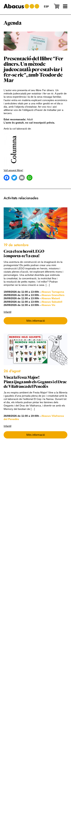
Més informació (35, 320)
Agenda (12, 23)
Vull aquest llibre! (13, 170)
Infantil (7, 311)
